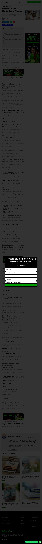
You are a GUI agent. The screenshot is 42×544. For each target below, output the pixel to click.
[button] (35, 259)
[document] (21, 272)
